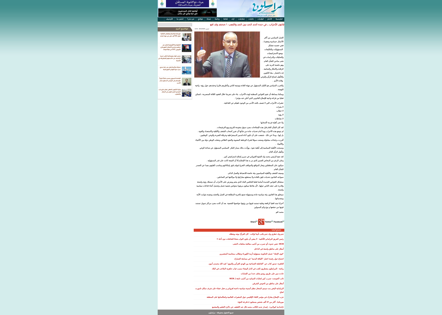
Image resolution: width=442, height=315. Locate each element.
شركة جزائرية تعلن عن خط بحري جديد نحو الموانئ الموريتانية (170, 69)
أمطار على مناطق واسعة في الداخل (269, 249)
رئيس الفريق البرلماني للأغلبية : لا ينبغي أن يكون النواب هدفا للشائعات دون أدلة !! (250, 239)
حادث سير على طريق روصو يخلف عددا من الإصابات (262, 274)
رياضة (217, 19)
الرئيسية (279, 19)
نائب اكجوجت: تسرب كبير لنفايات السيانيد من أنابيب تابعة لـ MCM (257, 278)
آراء (233, 19)
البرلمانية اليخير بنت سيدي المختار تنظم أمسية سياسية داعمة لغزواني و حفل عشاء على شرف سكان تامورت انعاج (239, 290)
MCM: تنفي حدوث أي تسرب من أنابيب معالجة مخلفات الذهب (258, 244)
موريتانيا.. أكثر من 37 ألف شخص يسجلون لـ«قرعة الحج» (261, 302)
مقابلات (241, 19)
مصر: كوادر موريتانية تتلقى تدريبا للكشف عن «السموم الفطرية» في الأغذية (169, 58)
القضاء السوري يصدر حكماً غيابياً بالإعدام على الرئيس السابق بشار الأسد (170, 81)
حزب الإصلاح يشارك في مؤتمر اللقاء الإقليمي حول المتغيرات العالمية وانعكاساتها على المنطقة (245, 297)
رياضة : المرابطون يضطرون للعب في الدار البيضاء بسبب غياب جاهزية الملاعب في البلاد (248, 269)
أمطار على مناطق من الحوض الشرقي (268, 283)
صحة (209, 19)
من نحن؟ (190, 19)
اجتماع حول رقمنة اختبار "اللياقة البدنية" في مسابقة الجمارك (259, 259)
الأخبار (269, 19)
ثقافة (225, 19)
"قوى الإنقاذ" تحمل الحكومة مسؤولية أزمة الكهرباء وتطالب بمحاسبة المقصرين (252, 254)
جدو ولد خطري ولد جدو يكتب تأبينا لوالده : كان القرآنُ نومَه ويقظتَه (256, 234)
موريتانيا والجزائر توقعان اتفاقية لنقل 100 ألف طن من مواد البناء (170, 35)
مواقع (200, 19)
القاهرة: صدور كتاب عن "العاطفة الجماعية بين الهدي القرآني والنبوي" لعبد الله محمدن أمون (246, 264)
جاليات (251, 19)
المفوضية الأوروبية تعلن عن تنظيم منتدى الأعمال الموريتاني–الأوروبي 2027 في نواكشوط (170, 47)
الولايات (260, 19)
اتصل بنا (180, 19)
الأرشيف (169, 19)
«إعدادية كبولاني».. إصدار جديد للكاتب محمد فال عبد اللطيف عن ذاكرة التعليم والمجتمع (248, 307)
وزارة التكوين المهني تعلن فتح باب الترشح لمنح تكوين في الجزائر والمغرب (170, 92)
